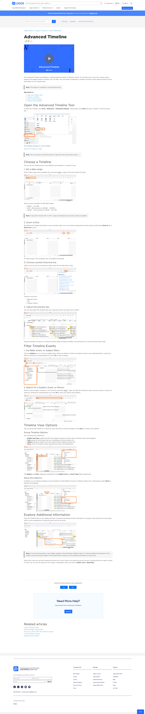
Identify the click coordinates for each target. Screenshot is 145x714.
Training (64, 21)
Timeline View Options (34, 101)
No (73, 587)
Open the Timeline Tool (34, 95)
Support (73, 21)
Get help (68, 611)
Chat (140, 712)
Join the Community (85, 21)
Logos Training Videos (31, 627)
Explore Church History (31, 636)
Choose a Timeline (33, 97)
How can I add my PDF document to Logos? (39, 631)
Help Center (28, 31)
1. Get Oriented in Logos (32, 633)
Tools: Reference (55, 31)
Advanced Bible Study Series (33, 629)
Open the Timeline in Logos (33, 149)
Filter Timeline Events (34, 99)
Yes (64, 587)
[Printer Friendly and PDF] (28, 41)
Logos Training (40, 31)
